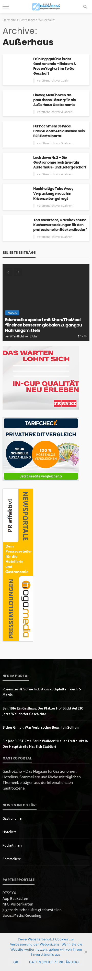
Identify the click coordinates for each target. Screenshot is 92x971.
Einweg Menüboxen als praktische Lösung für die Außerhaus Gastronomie (54, 100)
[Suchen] (85, 6)
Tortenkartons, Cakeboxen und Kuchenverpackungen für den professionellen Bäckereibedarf (60, 225)
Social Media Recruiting (22, 915)
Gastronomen (13, 818)
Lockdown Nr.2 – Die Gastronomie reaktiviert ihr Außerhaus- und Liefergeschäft (59, 162)
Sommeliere (12, 859)
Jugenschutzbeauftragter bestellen (32, 910)
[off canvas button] (6, 6)
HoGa (12, 312)
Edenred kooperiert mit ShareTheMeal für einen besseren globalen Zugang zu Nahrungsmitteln (43, 325)
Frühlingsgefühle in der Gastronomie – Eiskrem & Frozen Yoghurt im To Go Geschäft (54, 66)
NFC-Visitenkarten (18, 904)
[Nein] (85, 951)
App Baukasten (15, 898)
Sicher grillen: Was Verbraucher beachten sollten (40, 727)
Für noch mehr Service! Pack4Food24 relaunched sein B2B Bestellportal (59, 131)
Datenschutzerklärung (54, 962)
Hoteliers (9, 832)
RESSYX (9, 893)
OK (15, 962)
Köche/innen (12, 845)
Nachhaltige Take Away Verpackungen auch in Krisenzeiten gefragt (53, 193)
